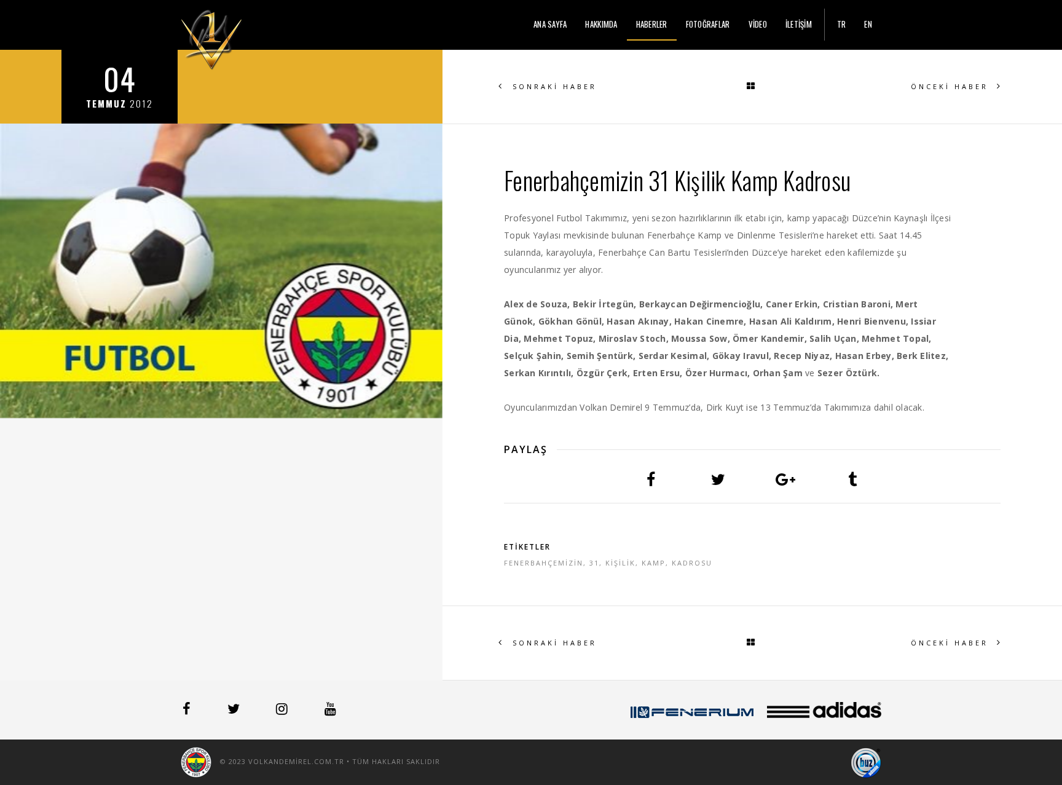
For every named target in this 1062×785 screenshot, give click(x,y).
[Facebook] (188, 710)
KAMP (654, 562)
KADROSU (692, 562)
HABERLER (651, 24)
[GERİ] (752, 87)
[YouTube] (330, 710)
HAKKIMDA (601, 24)
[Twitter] (235, 710)
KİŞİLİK (620, 562)
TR (841, 24)
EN (868, 24)
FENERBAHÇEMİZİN (543, 562)
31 (594, 562)
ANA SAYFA (550, 24)
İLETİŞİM (798, 24)
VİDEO (758, 24)
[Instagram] (283, 710)
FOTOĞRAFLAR (708, 24)
